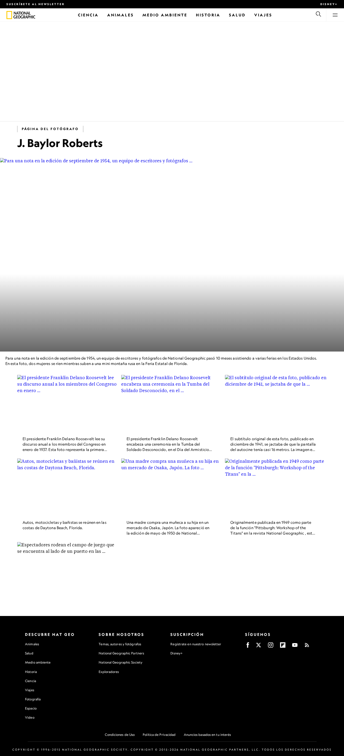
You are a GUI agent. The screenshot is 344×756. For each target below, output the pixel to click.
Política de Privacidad (159, 735)
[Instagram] (270, 646)
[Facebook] (247, 646)
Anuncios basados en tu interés (207, 735)
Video (29, 717)
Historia (31, 672)
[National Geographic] (9, 15)
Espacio (31, 708)
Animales (32, 644)
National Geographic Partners (121, 653)
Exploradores (109, 672)
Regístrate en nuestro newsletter (195, 644)
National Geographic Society (120, 662)
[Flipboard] (282, 646)
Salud (29, 653)
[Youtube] (295, 646)
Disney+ (329, 4)
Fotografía (33, 699)
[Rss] (307, 646)
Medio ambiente (38, 662)
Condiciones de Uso (120, 735)
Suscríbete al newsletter (35, 4)
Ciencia (30, 681)
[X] (258, 646)
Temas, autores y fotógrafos (120, 644)
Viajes (29, 690)
